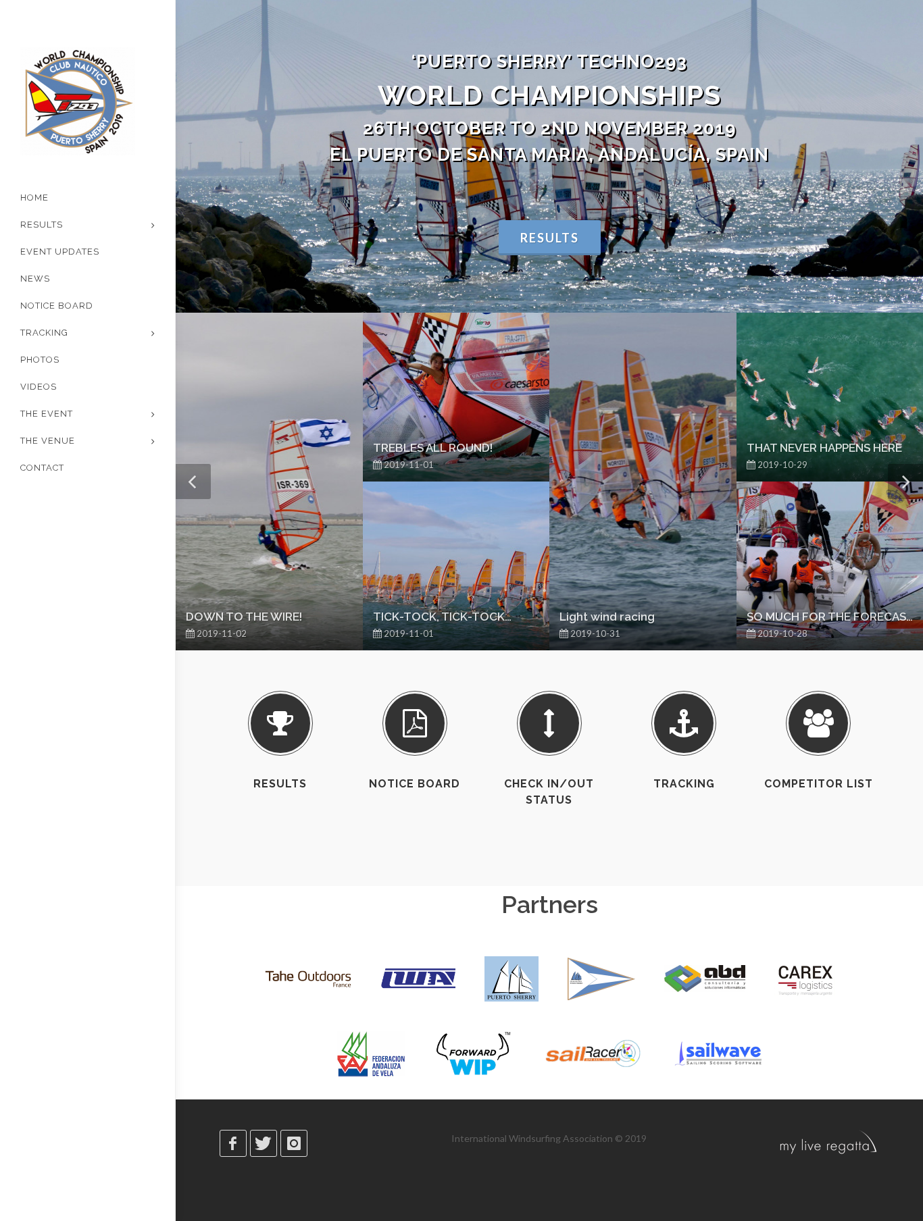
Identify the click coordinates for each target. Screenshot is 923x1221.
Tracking (684, 783)
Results (549, 237)
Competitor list (818, 783)
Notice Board (414, 783)
